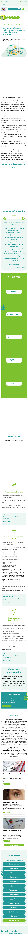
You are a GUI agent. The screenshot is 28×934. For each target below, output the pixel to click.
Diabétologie (4, 736)
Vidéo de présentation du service (14, 165)
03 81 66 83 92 (24, 3)
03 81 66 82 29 (24, 1)
